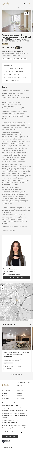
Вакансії (4, 395)
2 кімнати (9, 65)
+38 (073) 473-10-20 (23, 383)
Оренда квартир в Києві (10, 420)
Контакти (20, 398)
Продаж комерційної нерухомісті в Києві (15, 410)
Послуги (20, 390)
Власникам (5, 398)
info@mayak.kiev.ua (13, 274)
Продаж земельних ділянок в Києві (13, 413)
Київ (18, 7)
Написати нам (10, 436)
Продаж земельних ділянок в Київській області (14, 416)
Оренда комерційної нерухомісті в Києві (15, 427)
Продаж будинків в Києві (10, 405)
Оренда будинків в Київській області (14, 425)
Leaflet (31, 320)
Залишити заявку (16, 277)
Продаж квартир (10, 7)
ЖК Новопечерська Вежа (11, 53)
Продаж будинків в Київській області (14, 408)
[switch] (17, 47)
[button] (17, 300)
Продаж (4, 393)
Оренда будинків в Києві (10, 422)
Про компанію (6, 390)
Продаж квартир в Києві (10, 402)
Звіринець (26, 53)
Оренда (19, 393)
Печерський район (27, 7)
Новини (19, 395)
